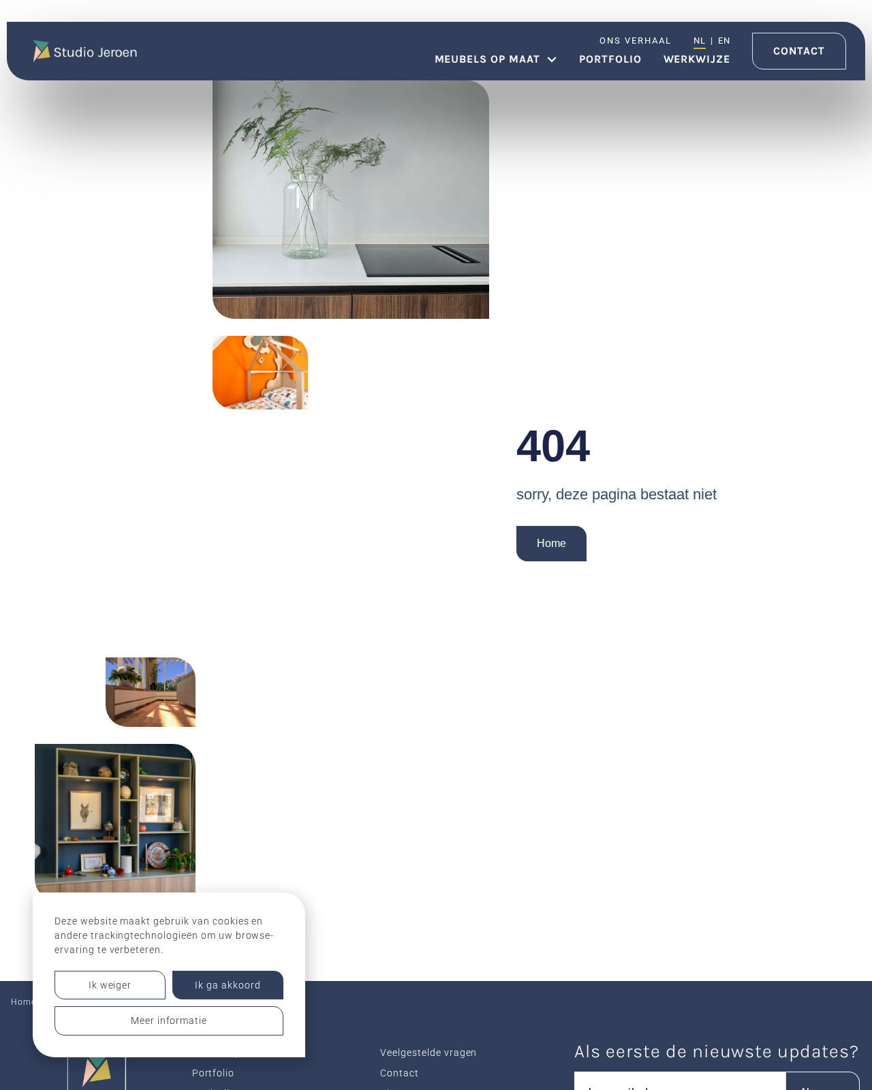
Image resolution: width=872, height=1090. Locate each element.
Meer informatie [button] (169, 1020)
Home (551, 543)
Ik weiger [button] (110, 985)
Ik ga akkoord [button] (227, 985)
